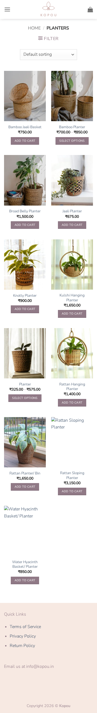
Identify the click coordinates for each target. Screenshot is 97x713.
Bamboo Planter (72, 127)
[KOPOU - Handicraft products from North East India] (48, 9)
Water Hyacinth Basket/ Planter (25, 564)
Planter (25, 384)
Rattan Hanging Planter (72, 386)
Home (34, 28)
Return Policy (22, 646)
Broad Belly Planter (25, 211)
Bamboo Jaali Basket (24, 127)
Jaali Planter (72, 211)
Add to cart (25, 141)
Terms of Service (25, 627)
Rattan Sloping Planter (72, 475)
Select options (72, 141)
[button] (7, 9)
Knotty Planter (25, 295)
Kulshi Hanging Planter (72, 297)
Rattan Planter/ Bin (24, 473)
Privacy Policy (23, 636)
